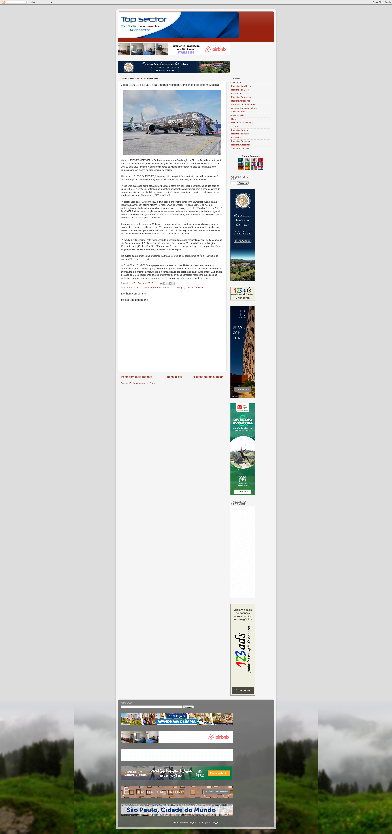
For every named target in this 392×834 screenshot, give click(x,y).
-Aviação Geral (237, 112)
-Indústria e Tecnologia (241, 123)
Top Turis (234, 126)
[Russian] (241, 164)
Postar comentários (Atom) (142, 383)
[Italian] (254, 168)
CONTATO (235, 82)
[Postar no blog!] (164, 283)
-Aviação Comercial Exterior (243, 108)
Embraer (157, 287)
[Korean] (248, 160)
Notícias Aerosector (194, 287)
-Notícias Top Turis (239, 134)
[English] (254, 164)
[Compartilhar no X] (167, 283)
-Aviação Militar (237, 115)
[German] (241, 168)
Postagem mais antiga (209, 376)
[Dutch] (260, 168)
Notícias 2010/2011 (239, 148)
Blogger (215, 822)
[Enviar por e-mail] (161, 283)
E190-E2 (138, 287)
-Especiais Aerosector (240, 97)
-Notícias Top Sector (240, 90)
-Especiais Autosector (240, 141)
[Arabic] (241, 160)
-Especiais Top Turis (240, 130)
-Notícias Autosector (240, 145)
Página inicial (173, 376)
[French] (260, 164)
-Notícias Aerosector (240, 101)
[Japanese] (254, 160)
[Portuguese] (247, 164)
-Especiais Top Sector (241, 86)
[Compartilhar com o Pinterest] (173, 283)
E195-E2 (148, 287)
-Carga (233, 119)
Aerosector (235, 93)
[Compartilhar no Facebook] (170, 283)
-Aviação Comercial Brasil (242, 104)
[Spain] (248, 168)
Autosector (235, 137)
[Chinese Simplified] (261, 160)
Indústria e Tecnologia (173, 287)
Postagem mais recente (136, 376)
